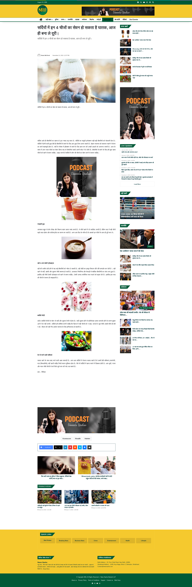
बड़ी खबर (48, 19)
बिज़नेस (92, 19)
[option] (137, 208)
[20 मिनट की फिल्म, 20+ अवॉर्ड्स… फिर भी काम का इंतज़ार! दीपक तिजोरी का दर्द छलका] (125, 340)
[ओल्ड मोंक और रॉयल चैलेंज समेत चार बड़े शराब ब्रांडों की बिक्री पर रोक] (125, 34)
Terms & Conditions (93, 580)
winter (88, 438)
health (78, 438)
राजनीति (70, 19)
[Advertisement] (76, 46)
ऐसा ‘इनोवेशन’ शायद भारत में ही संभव (141, 40)
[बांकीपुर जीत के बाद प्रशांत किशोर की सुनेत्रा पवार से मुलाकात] (125, 60)
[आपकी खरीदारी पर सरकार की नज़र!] (104, 497)
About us (74, 580)
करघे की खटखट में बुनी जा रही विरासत (142, 67)
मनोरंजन (84, 19)
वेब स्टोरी (117, 19)
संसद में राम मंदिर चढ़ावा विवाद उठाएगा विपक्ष (143, 265)
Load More (137, 184)
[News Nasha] (43, 10)
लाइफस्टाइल (107, 19)
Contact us (110, 580)
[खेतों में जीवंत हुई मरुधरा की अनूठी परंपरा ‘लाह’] (125, 78)
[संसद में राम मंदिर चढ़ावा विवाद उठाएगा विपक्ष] (125, 267)
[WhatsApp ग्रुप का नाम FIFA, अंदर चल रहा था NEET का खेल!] (125, 51)
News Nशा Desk (45, 55)
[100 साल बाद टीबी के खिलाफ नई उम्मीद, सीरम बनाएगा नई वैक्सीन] (76, 497)
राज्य (62, 19)
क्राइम (77, 19)
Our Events (133, 19)
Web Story (117, 580)
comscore (67, 438)
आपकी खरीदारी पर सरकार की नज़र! (101, 505)
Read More (46, 569)
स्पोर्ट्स (99, 19)
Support (103, 580)
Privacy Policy (82, 580)
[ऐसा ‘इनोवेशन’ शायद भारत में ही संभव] (125, 43)
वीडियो (125, 19)
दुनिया (56, 19)
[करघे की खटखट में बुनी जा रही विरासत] (125, 69)
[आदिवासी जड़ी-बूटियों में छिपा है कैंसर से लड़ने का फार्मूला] (50, 497)
